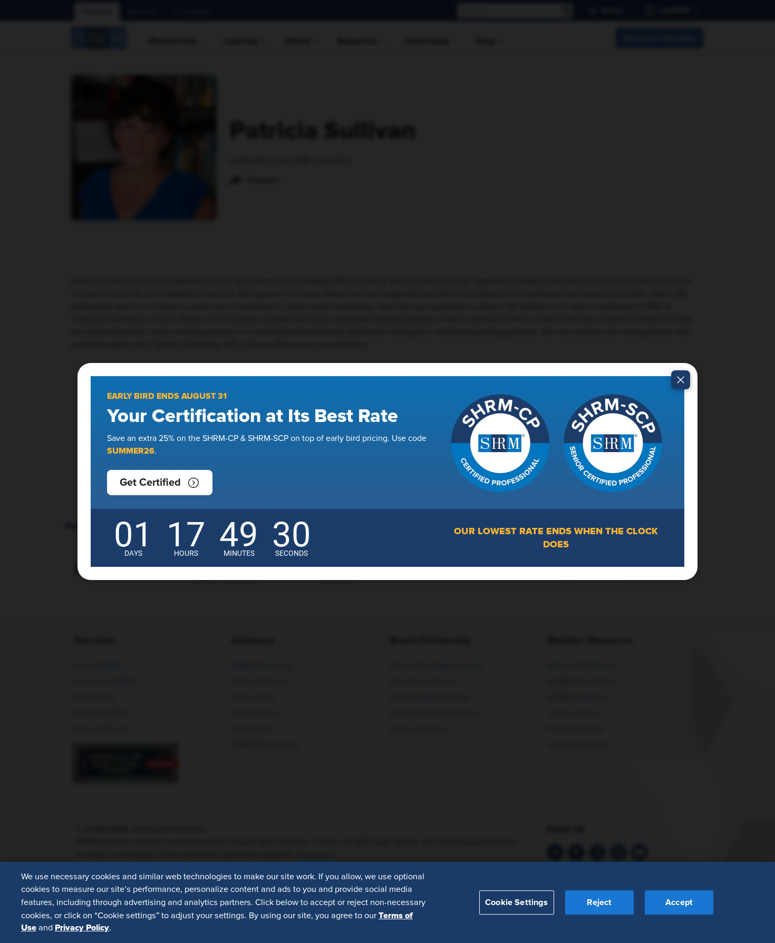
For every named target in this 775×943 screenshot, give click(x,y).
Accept (679, 902)
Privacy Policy (82, 927)
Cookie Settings (516, 902)
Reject (599, 902)
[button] (159, 482)
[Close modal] (680, 379)
